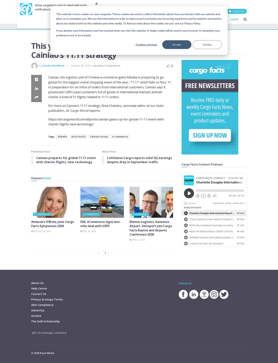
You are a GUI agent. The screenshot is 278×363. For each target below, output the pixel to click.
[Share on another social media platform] (36, 97)
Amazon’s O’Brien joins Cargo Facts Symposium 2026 (52, 224)
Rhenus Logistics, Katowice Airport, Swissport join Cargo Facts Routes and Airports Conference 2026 (151, 228)
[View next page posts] (105, 253)
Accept (176, 44)
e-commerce (120, 136)
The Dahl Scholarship (45, 321)
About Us (37, 283)
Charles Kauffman (53, 65)
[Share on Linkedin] (36, 88)
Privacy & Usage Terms (47, 299)
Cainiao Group (99, 136)
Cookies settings (146, 44)
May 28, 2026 (89, 231)
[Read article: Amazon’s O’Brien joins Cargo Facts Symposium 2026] (53, 202)
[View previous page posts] (99, 253)
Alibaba (62, 136)
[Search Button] (245, 19)
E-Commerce (112, 65)
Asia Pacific (78, 136)
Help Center (39, 288)
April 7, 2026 (138, 239)
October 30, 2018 (80, 65)
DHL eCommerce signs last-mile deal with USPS (100, 224)
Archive (99, 65)
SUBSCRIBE (238, 11)
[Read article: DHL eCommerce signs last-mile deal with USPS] (102, 202)
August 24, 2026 (41, 231)
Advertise (37, 310)
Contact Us (38, 294)
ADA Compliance (42, 305)
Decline (207, 44)
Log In (234, 19)
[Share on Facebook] (36, 79)
